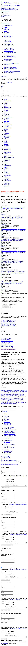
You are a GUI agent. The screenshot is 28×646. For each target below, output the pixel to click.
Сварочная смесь (8, 36)
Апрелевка (6, 126)
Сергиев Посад (7, 108)
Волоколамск (7, 149)
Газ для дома (14, 9)
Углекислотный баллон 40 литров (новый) (11, 240)
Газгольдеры (7, 446)
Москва (5, 99)
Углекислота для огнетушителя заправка (16, 402)
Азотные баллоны (8, 51)
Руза (5, 113)
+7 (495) (5, 5)
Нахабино (9, 82)
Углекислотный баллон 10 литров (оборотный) (13, 252)
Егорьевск (6, 145)
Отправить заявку (5, 487)
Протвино (6, 172)
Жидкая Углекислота (9, 45)
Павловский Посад (8, 117)
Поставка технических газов (8, 320)
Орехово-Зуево (7, 180)
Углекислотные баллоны (10, 57)
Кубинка (6, 119)
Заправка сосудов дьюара (10, 67)
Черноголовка (7, 150)
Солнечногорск (7, 107)
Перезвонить (12, 8)
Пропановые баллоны (9, 55)
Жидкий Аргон (7, 41)
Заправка (17, 215)
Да (1, 86)
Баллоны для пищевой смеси (8, 349)
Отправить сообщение (6, 514)
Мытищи (6, 129)
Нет (3, 86)
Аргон (5, 27)
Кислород (6, 32)
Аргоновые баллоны (9, 49)
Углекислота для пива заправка (9, 403)
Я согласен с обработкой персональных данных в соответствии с (14, 476)
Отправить (3, 639)
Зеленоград (6, 168)
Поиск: (2, 93)
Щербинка (6, 169)
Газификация (7, 453)
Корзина (3, 16)
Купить (8, 215)
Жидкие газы (7, 40)
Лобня (5, 156)
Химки (5, 176)
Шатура (6, 104)
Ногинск (6, 122)
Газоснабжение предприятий (11, 63)
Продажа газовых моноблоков (8, 324)
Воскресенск (7, 148)
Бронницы (6, 186)
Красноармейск (7, 100)
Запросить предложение (6, 545)
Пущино (6, 153)
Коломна (6, 182)
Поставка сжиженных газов (8, 321)
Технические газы (8, 25)
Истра (5, 141)
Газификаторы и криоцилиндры (12, 71)
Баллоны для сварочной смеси (8, 347)
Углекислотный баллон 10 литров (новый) (11, 262)
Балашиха (6, 102)
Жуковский (6, 173)
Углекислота (7, 35)
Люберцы (6, 131)
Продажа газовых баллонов (8, 323)
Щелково (6, 103)
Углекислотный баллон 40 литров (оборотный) (13, 230)
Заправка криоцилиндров (10, 68)
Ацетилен (6, 29)
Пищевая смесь (7, 37)
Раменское (6, 114)
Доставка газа (7, 65)
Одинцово (6, 118)
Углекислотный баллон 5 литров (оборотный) (12, 273)
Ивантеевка (7, 160)
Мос (9, 460)
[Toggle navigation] (1, 4)
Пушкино (6, 115)
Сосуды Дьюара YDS (9, 72)
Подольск (6, 179)
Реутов (5, 161)
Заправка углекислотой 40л (8, 390)
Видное (5, 134)
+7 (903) (15, 5)
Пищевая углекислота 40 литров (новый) (11, 218)
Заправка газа (7, 64)
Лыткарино (6, 159)
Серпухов (6, 177)
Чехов (5, 106)
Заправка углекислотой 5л (10, 391)
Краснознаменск (8, 154)
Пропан (6, 33)
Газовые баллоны (8, 48)
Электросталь (7, 175)
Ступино (6, 111)
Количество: (4, 557)
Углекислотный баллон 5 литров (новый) (11, 283)
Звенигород (7, 183)
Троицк (5, 167)
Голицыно (6, 121)
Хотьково (6, 110)
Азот (5, 28)
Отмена (5, 411)
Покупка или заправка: (6, 554)
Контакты (4, 76)
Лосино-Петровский (9, 157)
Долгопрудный (7, 165)
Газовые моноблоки (9, 69)
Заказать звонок (6, 305)
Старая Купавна (8, 125)
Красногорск (7, 136)
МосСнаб (10, 3)
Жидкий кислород (8, 44)
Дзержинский (7, 152)
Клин (5, 138)
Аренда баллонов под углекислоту (15, 395)
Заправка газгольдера (9, 447)
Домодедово (7, 184)
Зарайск (6, 144)
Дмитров (6, 146)
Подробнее (3, 214)
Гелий (5, 31)
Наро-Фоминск (7, 127)
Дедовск (6, 142)
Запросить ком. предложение (9, 304)
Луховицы (6, 133)
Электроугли (7, 123)
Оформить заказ (5, 11)
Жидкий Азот (7, 43)
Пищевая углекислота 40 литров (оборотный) (12, 208)
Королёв (6, 171)
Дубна (5, 164)
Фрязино (6, 163)
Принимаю (3, 644)
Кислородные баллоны (9, 56)
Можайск (6, 130)
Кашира (6, 140)
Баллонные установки (9, 444)
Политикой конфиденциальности (18, 476)
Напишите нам (4, 8)
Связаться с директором (7, 307)
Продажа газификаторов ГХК (8, 325)
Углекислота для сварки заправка (9, 396)
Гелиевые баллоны (8, 53)
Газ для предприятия (6, 9)
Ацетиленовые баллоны (10, 52)
